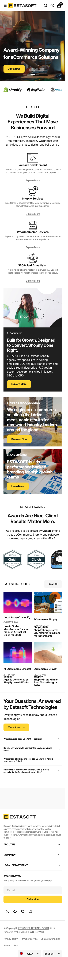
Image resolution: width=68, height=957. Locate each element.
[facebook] (15, 911)
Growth (53, 668)
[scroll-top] (59, 951)
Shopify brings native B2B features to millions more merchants (47, 633)
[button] (5, 5)
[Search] (46, 5)
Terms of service (28, 938)
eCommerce (41, 619)
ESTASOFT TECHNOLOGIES (33, 928)
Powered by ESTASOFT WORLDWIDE (23, 931)
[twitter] (7, 911)
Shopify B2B (41, 627)
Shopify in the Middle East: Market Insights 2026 (46, 682)
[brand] (12, 560)
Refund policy (10, 945)
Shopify (25, 617)
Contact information (50, 938)
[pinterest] (23, 911)
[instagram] (30, 911)
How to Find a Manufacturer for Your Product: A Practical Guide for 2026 (16, 630)
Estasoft (15, 617)
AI (4, 668)
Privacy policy (10, 938)
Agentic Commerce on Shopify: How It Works (16, 681)
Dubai (6, 617)
